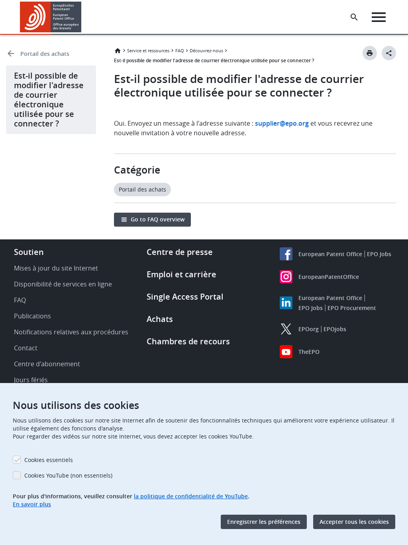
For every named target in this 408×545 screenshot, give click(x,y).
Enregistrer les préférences (263, 521)
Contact (25, 348)
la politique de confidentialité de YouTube (191, 496)
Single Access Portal (185, 296)
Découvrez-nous (206, 50)
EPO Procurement (352, 308)
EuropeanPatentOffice (328, 276)
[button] (83, 17)
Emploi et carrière (181, 274)
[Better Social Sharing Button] (389, 53)
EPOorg (308, 329)
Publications (32, 316)
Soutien (29, 252)
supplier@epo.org (282, 123)
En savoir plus (32, 504)
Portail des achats (44, 53)
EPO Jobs (379, 254)
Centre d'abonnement (47, 363)
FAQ (179, 50)
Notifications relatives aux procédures (71, 332)
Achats (160, 319)
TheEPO (309, 351)
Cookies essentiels (48, 460)
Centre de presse (180, 252)
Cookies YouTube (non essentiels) (68, 475)
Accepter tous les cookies (354, 521)
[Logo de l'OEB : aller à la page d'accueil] (51, 17)
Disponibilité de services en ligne (63, 284)
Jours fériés (31, 379)
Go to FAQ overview (157, 219)
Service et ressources (148, 50)
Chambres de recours (188, 341)
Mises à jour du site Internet (56, 268)
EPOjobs (335, 329)
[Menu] (378, 17)
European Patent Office (330, 254)
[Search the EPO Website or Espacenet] (354, 17)
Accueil (117, 50)
